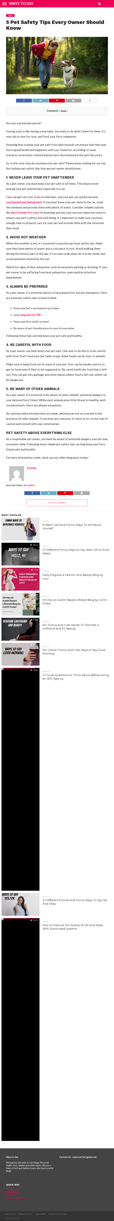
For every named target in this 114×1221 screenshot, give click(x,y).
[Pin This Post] (57, 99)
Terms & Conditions (16, 1197)
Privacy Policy (13, 1192)
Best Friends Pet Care (25, 212)
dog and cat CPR (31, 314)
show (63, 111)
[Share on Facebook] (24, 99)
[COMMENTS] (90, 99)
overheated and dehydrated (24, 202)
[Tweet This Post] (40, 99)
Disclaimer (11, 1195)
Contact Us (12, 1189)
